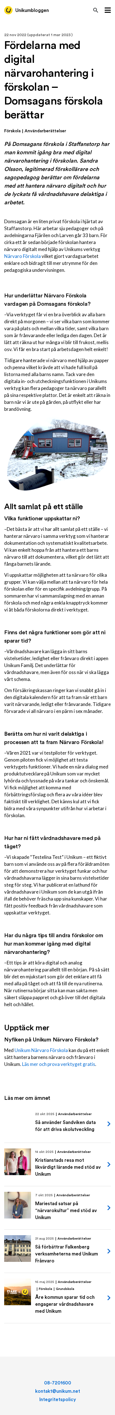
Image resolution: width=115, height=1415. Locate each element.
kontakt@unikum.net (57, 1391)
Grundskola (65, 1288)
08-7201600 (57, 1383)
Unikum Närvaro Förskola (41, 1050)
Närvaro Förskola (22, 256)
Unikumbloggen (32, 10)
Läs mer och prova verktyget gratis (58, 1064)
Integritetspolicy (57, 1399)
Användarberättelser (45, 131)
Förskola (12, 131)
